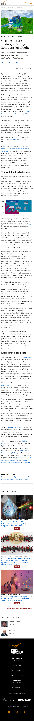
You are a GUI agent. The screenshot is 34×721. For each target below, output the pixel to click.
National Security (17, 687)
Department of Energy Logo (9, 700)
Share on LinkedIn (28, 68)
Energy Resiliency (17, 685)
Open (31, 32)
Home (3, 7)
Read (17, 528)
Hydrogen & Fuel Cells (22, 477)
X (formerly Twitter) (17, 712)
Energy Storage (6, 477)
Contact (17, 660)
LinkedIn (25, 712)
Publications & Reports (14, 7)
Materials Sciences (7, 479)
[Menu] (31, 2)
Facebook (13, 712)
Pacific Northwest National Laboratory (4, 2)
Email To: (30, 68)
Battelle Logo (24, 700)
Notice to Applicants (17, 675)
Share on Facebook (23, 68)
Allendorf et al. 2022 (24, 225)
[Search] (26, 2)
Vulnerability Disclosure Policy (17, 673)
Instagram (21, 712)
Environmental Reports (17, 668)
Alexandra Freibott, (10, 63)
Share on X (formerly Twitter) (25, 68)
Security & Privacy (17, 670)
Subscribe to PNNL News (18, 693)
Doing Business (17, 665)
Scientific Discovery (22, 479)
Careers (17, 663)
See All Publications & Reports (18, 608)
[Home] (17, 648)
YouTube (8, 712)
